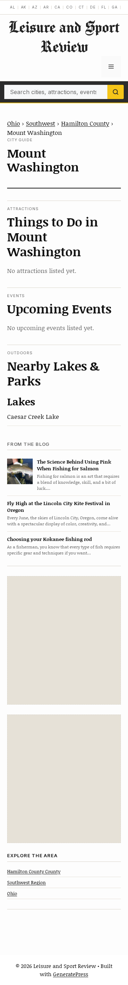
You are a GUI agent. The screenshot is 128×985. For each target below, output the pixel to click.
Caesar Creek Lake (33, 416)
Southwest (40, 123)
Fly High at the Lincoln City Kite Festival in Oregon (58, 506)
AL (12, 7)
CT (82, 7)
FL (103, 7)
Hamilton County (85, 123)
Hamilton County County (33, 871)
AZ (35, 7)
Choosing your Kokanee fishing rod (49, 539)
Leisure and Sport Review (64, 37)
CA (57, 7)
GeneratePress (70, 974)
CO (69, 7)
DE (93, 7)
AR (46, 7)
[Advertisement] (64, 640)
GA (115, 7)
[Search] (115, 92)
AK (24, 7)
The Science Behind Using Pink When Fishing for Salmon (74, 465)
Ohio (13, 123)
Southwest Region (26, 882)
